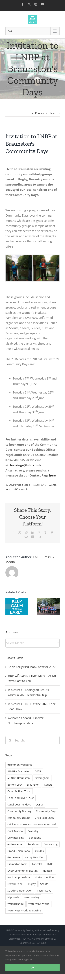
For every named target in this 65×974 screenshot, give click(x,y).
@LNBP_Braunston (18, 778)
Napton (47, 870)
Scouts (44, 884)
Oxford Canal (15, 884)
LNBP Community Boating (22, 870)
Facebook (33, 844)
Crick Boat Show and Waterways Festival (31, 824)
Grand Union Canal (19, 851)
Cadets (48, 784)
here (52, 475)
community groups (18, 817)
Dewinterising (15, 837)
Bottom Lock (14, 784)
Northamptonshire (18, 877)
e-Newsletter (15, 844)
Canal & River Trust (19, 791)
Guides (39, 851)
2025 (38, 771)
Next (53, 113)
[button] (8, 606)
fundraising (51, 844)
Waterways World (38, 904)
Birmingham (41, 778)
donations (35, 837)
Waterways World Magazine (24, 910)
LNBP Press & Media (19, 484)
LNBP (50, 864)
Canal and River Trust (20, 798)
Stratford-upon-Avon (19, 890)
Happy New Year (35, 857)
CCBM (39, 804)
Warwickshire (15, 904)
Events (52, 484)
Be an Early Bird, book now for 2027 (32, 667)
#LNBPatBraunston (18, 771)
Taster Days (44, 890)
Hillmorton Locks (17, 864)
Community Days (46, 811)
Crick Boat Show (44, 817)
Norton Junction (44, 877)
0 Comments (21, 489)
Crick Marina (15, 831)
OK (32, 967)
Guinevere (13, 857)
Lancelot (37, 864)
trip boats (13, 897)
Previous (41, 113)
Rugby (32, 884)
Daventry (32, 831)
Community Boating (19, 811)
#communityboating (19, 764)
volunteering (31, 897)
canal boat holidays (19, 804)
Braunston (33, 784)
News (8, 489)
